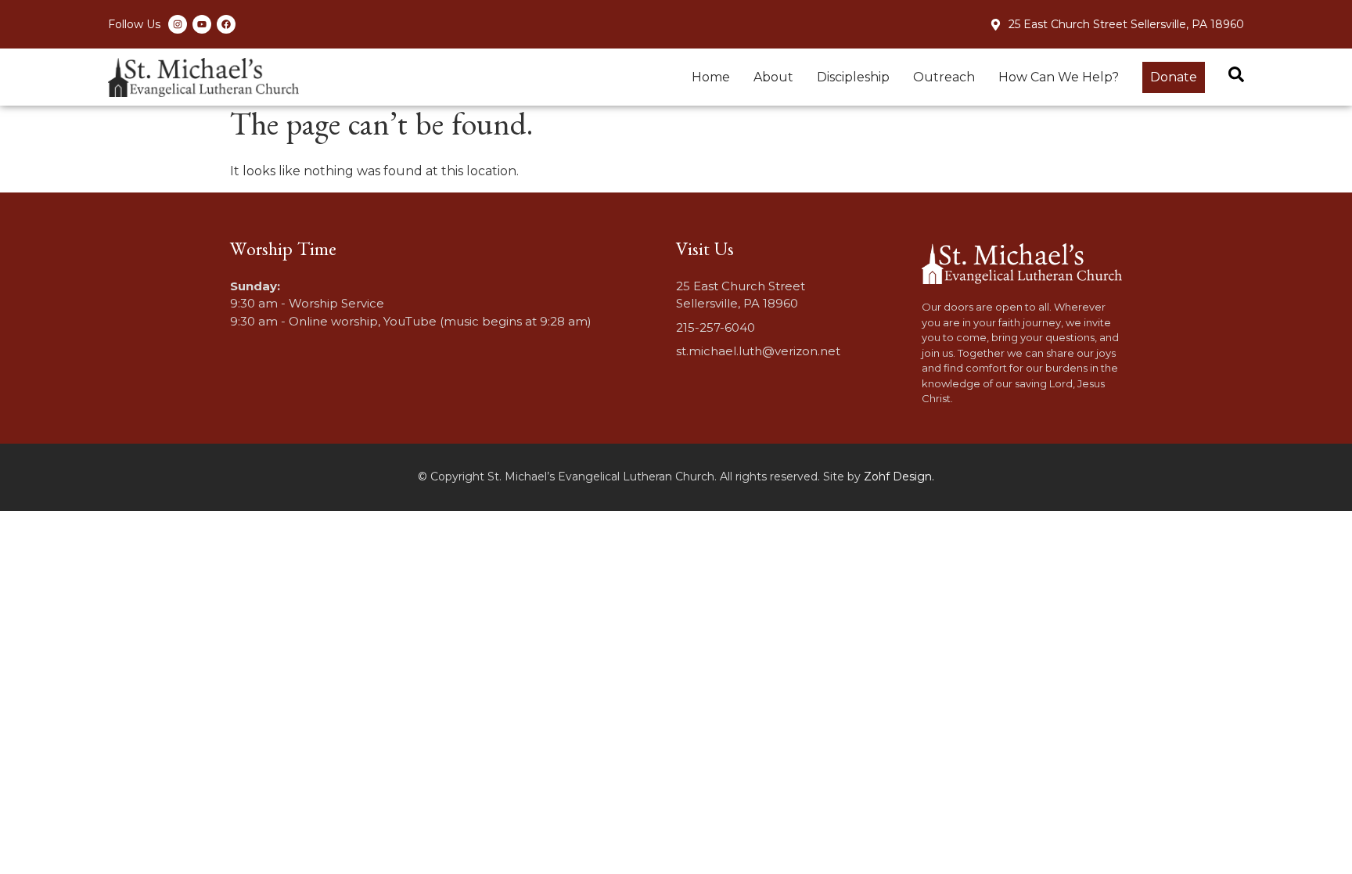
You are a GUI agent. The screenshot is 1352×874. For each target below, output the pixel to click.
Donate (1173, 77)
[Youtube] (201, 24)
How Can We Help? (1058, 77)
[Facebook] (226, 24)
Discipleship (853, 77)
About (773, 77)
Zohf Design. (899, 476)
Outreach (944, 77)
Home (711, 77)
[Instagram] (177, 24)
